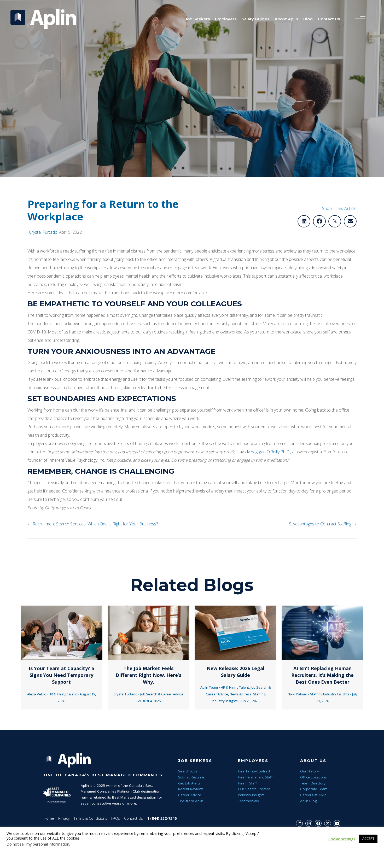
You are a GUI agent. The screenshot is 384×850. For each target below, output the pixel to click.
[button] (299, 823)
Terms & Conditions (90, 818)
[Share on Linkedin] (304, 221)
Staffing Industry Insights (329, 694)
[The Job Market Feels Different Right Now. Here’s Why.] (148, 632)
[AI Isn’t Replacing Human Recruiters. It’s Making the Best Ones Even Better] (322, 632)
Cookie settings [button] (341, 838)
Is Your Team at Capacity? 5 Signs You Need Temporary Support (61, 675)
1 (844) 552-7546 (162, 818)
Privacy (63, 818)
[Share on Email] (350, 221)
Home (49, 818)
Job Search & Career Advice (161, 694)
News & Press (241, 694)
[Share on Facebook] (319, 221)
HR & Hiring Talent (63, 694)
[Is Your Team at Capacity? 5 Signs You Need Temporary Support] (61, 632)
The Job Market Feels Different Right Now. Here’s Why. (148, 675)
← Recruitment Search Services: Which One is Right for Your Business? (92, 524)
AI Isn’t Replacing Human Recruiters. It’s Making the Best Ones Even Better (322, 675)
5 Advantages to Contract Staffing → (323, 524)
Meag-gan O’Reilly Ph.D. (268, 452)
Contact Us (133, 818)
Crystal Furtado (43, 232)
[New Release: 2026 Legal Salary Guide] (235, 632)
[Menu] (359, 19)
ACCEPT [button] (368, 838)
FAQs (115, 818)
